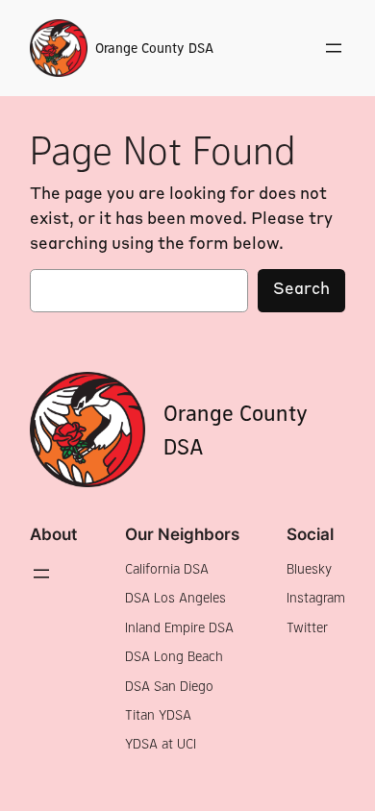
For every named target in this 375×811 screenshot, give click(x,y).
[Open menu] (333, 48)
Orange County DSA (154, 47)
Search (301, 290)
